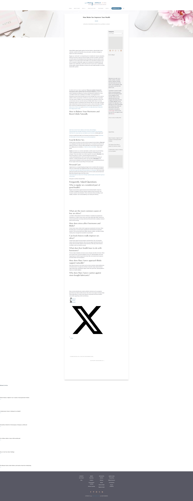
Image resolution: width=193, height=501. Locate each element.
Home (70, 8)
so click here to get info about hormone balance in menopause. (83, 170)
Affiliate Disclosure (111, 480)
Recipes (101, 482)
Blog (83, 8)
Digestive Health (102, 487)
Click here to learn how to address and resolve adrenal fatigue (82, 129)
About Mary (77, 8)
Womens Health (101, 484)
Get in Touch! (81, 477)
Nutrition (101, 477)
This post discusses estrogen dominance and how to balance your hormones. (86, 131)
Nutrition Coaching (91, 486)
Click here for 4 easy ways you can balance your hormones (82, 133)
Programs (100, 8)
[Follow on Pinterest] (93, 492)
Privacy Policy (111, 477)
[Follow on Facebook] (90, 492)
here (113, 113)
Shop (107, 8)
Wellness (96, 21)
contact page (111, 110)
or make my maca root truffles (89, 146)
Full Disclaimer (111, 482)
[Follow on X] (99, 492)
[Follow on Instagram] (96, 492)
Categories (111, 31)
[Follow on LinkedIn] (102, 492)
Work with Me (91, 8)
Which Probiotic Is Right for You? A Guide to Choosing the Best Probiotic (115, 139)
